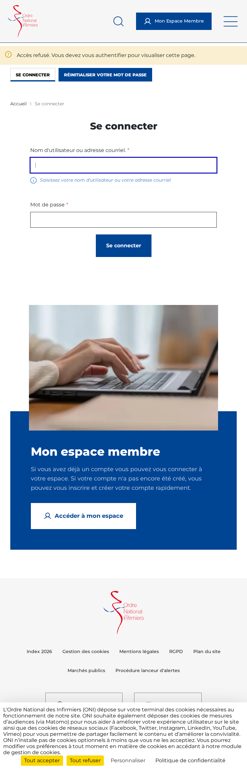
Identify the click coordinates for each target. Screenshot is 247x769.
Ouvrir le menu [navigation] (230, 21)
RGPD (176, 651)
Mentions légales (139, 651)
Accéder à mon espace (89, 515)
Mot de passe (47, 205)
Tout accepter (42, 760)
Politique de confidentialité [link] (190, 760)
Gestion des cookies (85, 651)
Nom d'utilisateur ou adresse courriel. (78, 150)
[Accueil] (23, 21)
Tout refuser (85, 760)
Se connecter (33, 74)
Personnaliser (128, 760)
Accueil (18, 104)
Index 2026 (39, 651)
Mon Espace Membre (179, 21)
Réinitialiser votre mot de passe (105, 74)
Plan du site (207, 651)
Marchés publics (86, 670)
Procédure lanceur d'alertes (147, 670)
